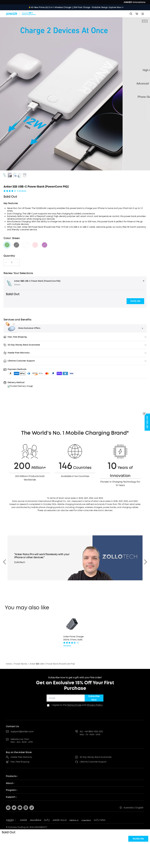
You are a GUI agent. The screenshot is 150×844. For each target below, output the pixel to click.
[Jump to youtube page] (20, 807)
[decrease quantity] (6, 262)
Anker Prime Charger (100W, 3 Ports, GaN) (73, 638)
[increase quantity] (17, 262)
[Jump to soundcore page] (35, 820)
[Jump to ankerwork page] (86, 820)
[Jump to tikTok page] (31, 807)
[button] (135, 301)
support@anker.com (22, 731)
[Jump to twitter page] (14, 807)
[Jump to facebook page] (8, 807)
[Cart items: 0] (136, 13)
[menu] (142, 13)
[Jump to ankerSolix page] (60, 820)
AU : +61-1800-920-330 (91, 731)
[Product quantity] (11, 262)
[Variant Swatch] (7, 244)
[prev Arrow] (4, 562)
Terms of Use (74, 705)
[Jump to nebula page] (74, 820)
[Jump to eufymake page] (99, 820)
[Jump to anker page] (10, 820)
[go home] (21, 13)
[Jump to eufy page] (47, 820)
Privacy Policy (95, 705)
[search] (130, 13)
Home (9, 663)
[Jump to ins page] (25, 807)
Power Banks (20, 663)
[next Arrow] (145, 562)
